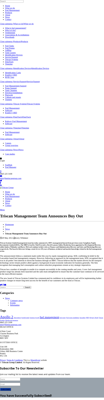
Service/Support (11, 57)
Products (8, 13)
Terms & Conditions (15, 360)
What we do (10, 8)
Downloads (9, 37)
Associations (17, 317)
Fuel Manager (10, 167)
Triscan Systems (11, 59)
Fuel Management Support (15, 86)
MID (87, 317)
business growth (34, 317)
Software (8, 110)
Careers (8, 143)
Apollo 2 (6, 317)
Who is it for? (10, 30)
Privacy (3, 360)
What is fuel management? (15, 28)
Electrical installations (13, 93)
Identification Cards (13, 73)
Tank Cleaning (11, 90)
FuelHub (8, 165)
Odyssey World (93, 317)
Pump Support (11, 88)
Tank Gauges (10, 53)
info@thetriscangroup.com (10, 178)
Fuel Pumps (10, 48)
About (7, 15)
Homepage (9, 224)
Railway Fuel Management (16, 121)
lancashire (83, 317)
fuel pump (63, 317)
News (7, 17)
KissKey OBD (11, 75)
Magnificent (35, 360)
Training (8, 99)
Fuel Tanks (9, 46)
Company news (16, 300)
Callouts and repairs (13, 97)
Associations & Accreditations (17, 35)
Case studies (10, 154)
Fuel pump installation (72, 317)
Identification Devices (14, 55)
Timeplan (9, 64)
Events (13, 303)
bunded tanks (25, 317)
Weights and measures (11, 320)
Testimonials (10, 33)
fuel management (49, 317)
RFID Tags (9, 77)
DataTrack (9, 62)
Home (7, 6)
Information (15, 305)
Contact (8, 19)
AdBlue (8, 50)
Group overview (11, 145)
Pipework (9, 95)
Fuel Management (12, 10)
